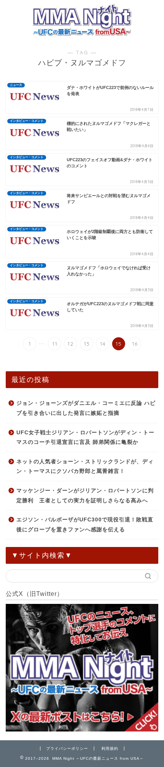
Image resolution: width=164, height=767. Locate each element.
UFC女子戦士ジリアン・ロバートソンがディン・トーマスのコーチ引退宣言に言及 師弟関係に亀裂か (85, 437)
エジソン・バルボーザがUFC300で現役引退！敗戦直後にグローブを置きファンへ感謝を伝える (84, 524)
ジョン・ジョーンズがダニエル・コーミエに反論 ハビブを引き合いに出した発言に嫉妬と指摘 (86, 408)
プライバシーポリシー (67, 748)
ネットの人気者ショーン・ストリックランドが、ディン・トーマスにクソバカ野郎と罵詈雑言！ (85, 466)
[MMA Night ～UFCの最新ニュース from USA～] (82, 33)
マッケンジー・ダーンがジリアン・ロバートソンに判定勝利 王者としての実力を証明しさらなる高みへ (85, 495)
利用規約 (109, 748)
